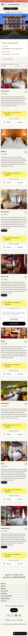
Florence (7, 26)
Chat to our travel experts (21, 633)
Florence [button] (5, 8)
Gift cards (19, 624)
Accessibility (24, 624)
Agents (10, 624)
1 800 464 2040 (19, 577)
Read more (4, 230)
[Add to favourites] (3, 29)
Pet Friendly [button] (25, 91)
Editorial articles (5, 598)
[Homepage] (14, 4)
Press (8, 624)
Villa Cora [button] (13, 8)
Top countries (4, 591)
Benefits (3, 586)
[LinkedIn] (16, 615)
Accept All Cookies (14, 323)
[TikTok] (19, 615)
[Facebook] (12, 615)
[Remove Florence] (9, 9)
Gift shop (3, 588)
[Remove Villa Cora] (17, 9)
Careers (14, 624)
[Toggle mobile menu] (26, 4)
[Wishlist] (21, 4)
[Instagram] (8, 615)
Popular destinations (6, 596)
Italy (12, 26)
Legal (2, 624)
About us (3, 583)
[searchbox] (23, 9)
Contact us (4, 601)
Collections (4, 593)
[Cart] (23, 4)
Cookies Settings (14, 319)
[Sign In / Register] (2, 4)
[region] (14, 318)
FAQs (5, 624)
